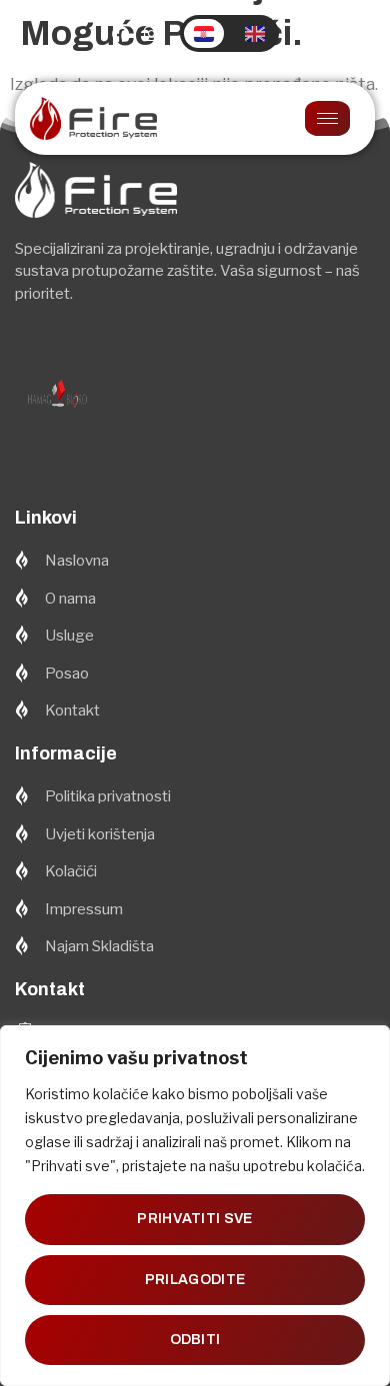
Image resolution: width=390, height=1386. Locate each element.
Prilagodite (195, 1279)
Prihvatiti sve (194, 1218)
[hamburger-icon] (327, 118)
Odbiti (195, 1339)
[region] (195, 1205)
